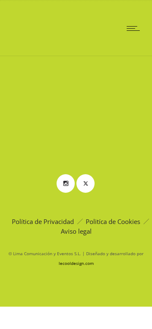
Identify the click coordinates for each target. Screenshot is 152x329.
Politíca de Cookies (113, 221)
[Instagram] (65, 183)
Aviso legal (76, 231)
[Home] (33, 44)
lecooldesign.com (76, 263)
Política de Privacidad (43, 221)
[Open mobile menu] (135, 28)
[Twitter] (85, 183)
